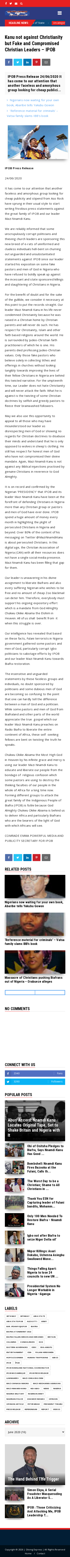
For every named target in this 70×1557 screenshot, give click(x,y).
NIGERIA (57, 1388)
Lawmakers (12, 1378)
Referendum (31, 1409)
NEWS (46, 1388)
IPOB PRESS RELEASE (39, 1373)
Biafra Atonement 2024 (18, 1331)
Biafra (34, 1326)
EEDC (34, 1347)
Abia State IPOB (14, 1321)
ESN (30, 1352)
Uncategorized (43, 23)
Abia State (39, 1316)
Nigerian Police (14, 1399)
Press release (13, 1409)
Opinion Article (15, 1404)
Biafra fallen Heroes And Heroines (25, 1337)
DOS (41, 1342)
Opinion (53, 1399)
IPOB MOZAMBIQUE (15, 1373)
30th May (11, 1316)
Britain (52, 1337)
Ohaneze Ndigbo (36, 1399)
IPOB (8, 1363)
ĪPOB (17, 1363)
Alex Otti (32, 1321)
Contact (41, 1553)
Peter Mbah (34, 1404)
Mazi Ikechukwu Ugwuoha (47, 1383)
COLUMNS (11, 1342)
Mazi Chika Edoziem (33, 1378)
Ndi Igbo (35, 1388)
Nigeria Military (15, 1393)
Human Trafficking (37, 1357)
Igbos (55, 1357)
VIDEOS (56, 1409)
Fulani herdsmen (44, 1352)
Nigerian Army (36, 1393)
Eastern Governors (17, 1347)
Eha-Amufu (46, 1347)
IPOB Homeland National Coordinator (27, 1368)
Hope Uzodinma (14, 1357)
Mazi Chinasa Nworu (17, 1383)
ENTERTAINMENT (15, 1352)
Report (45, 1409)
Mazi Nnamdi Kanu (16, 1388)
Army (44, 1321)
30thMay (24, 1316)
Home (28, 1553)
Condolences (27, 1342)
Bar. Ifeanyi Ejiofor (16, 1326)
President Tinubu (53, 1404)
